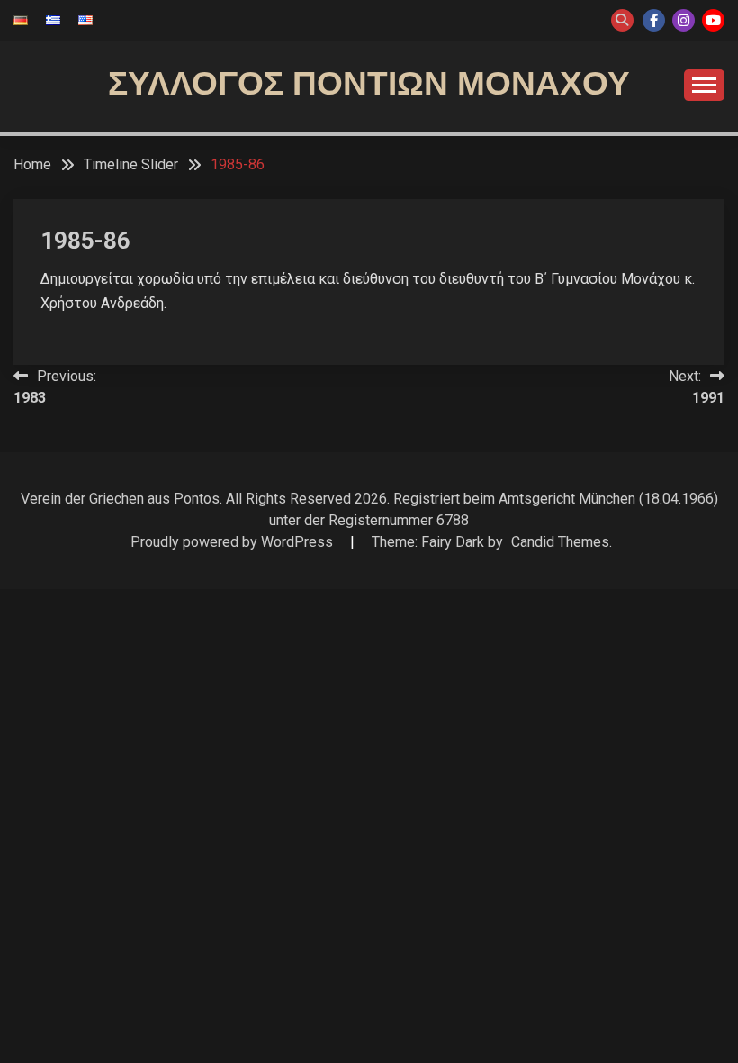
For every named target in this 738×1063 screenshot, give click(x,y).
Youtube (713, 20)
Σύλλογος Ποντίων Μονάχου (369, 83)
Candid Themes (560, 541)
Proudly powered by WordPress (233, 541)
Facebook (654, 20)
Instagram (683, 20)
